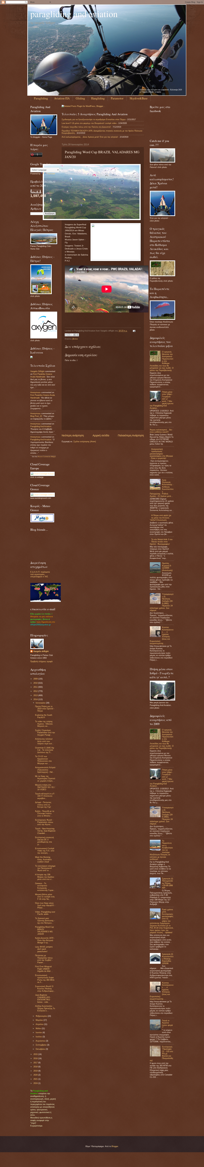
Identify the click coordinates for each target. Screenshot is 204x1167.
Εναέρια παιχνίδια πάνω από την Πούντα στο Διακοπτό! (86, 127)
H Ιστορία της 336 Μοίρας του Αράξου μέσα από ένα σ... (44, 876)
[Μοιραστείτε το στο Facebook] (74, 334)
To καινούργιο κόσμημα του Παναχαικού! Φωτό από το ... (45, 868)
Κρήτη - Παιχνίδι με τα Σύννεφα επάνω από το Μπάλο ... (44, 813)
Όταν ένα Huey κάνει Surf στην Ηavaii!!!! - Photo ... (45, 905)
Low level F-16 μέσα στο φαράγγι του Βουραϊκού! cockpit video (89, 123)
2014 (35, 699)
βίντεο (75, 339)
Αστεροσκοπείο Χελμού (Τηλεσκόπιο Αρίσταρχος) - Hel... (45, 769)
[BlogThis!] (69, 334)
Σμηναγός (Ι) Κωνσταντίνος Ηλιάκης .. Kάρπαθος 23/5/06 (167, 958)
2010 (35, 683)
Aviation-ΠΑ (62, 98)
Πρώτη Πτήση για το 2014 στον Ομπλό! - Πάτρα (45, 708)
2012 (35, 691)
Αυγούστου (41, 1041)
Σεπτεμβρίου (41, 1045)
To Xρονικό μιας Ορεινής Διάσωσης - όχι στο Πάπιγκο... (45, 920)
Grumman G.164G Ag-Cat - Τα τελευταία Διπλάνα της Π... (44, 750)
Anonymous (35, 392)
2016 (35, 1058)
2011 (35, 687)
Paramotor (117, 98)
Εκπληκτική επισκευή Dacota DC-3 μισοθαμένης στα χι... (44, 840)
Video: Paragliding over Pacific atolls (45, 913)
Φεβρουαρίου (42, 1016)
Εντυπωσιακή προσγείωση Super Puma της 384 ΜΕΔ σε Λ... (44, 978)
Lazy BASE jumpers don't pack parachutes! (44, 949)
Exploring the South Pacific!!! (43, 716)
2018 (35, 1067)
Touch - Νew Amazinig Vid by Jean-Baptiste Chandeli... (45, 830)
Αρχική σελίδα (101, 435)
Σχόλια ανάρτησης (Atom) (84, 441)
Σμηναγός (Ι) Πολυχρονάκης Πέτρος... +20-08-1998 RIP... (167, 883)
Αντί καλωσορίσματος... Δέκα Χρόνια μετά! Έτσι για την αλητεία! (90, 137)
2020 (35, 1075)
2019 (35, 1071)
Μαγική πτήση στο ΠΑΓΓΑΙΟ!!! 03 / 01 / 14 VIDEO (45, 787)
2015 (35, 1054)
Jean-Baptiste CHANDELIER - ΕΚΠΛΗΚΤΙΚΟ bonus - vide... (43, 998)
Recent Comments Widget (47, 456)
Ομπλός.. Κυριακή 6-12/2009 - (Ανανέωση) (167, 566)
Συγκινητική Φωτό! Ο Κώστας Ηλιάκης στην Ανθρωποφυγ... (45, 988)
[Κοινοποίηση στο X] (71, 334)
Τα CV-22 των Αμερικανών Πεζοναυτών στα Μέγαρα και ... (43, 759)
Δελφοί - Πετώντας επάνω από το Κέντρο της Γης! (43, 804)
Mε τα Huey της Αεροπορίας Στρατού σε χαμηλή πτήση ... (45, 778)
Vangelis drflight (37, 371)
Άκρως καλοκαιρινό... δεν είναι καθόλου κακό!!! (161, 431)
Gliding (80, 98)
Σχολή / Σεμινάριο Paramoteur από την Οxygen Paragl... (45, 732)
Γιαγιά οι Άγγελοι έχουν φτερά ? (167, 1024)
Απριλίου (40, 1024)
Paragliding (41, 98)
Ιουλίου (39, 1037)
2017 (35, 1062)
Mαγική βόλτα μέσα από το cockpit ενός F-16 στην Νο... (45, 896)
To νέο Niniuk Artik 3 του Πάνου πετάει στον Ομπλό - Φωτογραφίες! (161, 541)
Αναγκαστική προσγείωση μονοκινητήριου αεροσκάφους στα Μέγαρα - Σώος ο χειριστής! (161, 453)
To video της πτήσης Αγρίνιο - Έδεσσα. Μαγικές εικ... (44, 723)
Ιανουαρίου (41, 703)
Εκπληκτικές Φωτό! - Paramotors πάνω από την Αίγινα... (44, 822)
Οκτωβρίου (41, 1049)
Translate (51, 174)
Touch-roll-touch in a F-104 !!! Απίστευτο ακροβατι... (45, 796)
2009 (35, 679)
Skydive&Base (139, 98)
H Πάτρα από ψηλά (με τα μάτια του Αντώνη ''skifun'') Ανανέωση (160, 517)
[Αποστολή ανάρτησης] (133, 331)
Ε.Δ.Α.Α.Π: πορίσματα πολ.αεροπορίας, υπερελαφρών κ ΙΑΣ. (40, 574)
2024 (35, 1083)
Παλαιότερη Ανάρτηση (131, 435)
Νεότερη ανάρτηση (73, 435)
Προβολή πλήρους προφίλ (41, 661)
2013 (35, 695)
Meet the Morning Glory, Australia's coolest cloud (43, 859)
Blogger (115, 1146)
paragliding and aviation (74, 14)
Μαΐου (39, 1028)
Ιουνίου (39, 1032)
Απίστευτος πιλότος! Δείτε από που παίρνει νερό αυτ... (44, 741)
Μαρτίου (39, 1020)
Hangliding (98, 98)
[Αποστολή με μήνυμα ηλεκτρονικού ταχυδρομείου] (66, 334)
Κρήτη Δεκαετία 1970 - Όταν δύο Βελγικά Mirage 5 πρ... (45, 940)
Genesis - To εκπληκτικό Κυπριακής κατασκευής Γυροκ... (45, 886)
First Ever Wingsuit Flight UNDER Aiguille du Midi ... (44, 968)
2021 (35, 1079)
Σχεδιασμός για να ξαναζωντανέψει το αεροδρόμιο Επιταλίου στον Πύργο (93, 119)
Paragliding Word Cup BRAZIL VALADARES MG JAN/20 (44, 930)
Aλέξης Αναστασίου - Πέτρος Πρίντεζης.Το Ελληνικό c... (45, 1008)
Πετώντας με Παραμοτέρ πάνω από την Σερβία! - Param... (44, 958)
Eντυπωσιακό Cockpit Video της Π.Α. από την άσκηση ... (44, 850)
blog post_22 (36, 416)
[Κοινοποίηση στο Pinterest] (77, 334)
